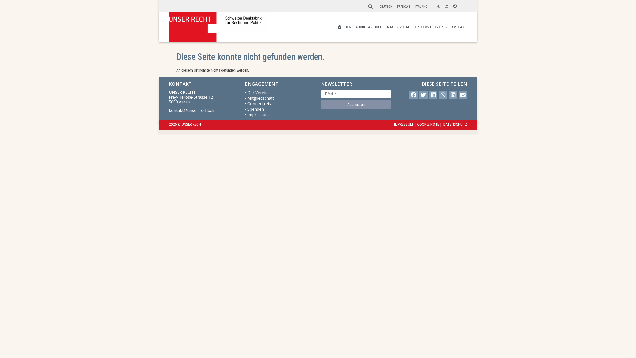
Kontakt (458, 27)
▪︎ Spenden (254, 109)
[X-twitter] (438, 6)
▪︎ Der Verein (256, 92)
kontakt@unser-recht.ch (191, 110)
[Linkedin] (446, 6)
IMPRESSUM (403, 124)
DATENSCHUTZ (455, 124)
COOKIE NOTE (428, 124)
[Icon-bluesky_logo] (463, 6)
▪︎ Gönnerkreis (258, 103)
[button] (413, 95)
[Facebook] (455, 6)
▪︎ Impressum (257, 114)
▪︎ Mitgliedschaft (259, 98)
